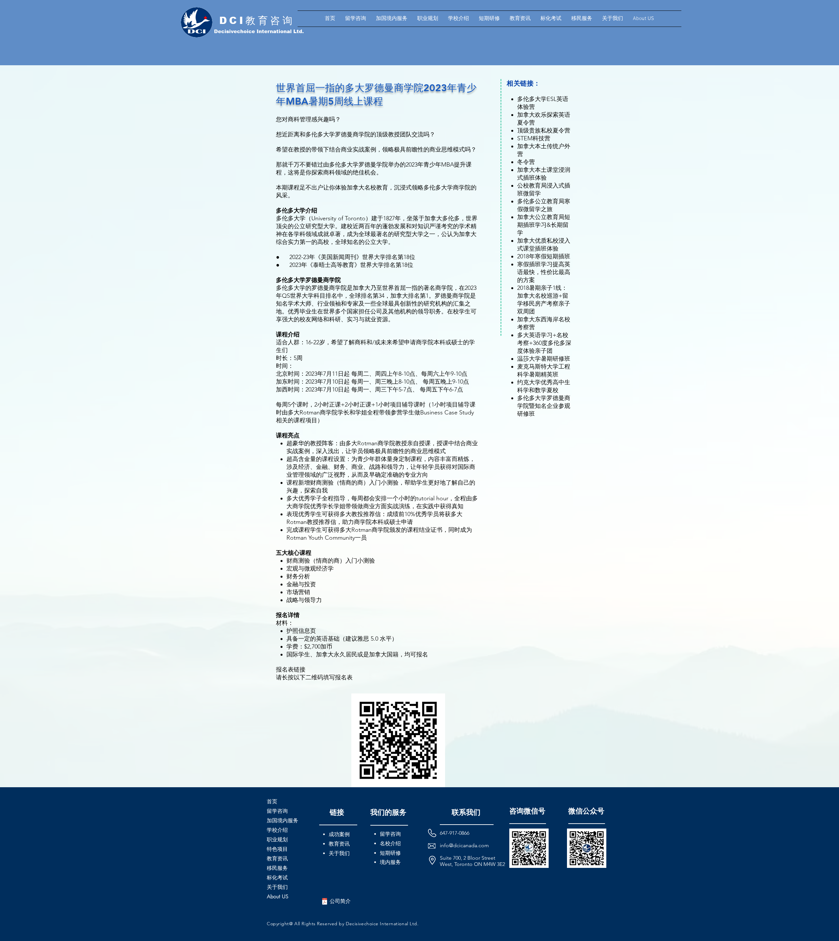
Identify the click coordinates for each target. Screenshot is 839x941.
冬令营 (526, 162)
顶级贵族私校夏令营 (543, 130)
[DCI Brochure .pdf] (324, 902)
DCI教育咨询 (257, 20)
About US (277, 896)
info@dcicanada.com (464, 845)
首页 (272, 801)
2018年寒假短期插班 (543, 256)
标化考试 (277, 877)
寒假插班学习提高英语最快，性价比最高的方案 (543, 272)
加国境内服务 (282, 820)
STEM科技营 (533, 138)
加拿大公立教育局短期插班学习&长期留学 (543, 224)
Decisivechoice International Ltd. (259, 31)
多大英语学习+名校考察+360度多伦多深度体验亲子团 (544, 342)
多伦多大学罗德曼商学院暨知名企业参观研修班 (543, 405)
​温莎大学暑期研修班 (543, 358)
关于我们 (277, 887)
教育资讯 (277, 858)
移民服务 (277, 868)
